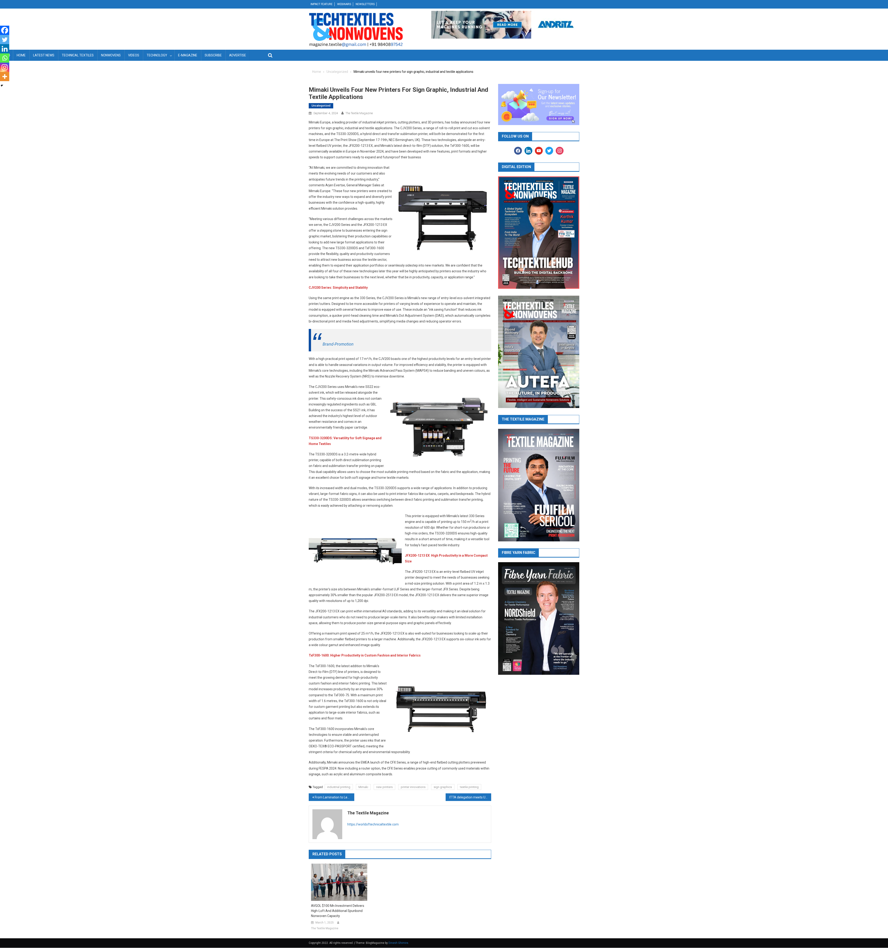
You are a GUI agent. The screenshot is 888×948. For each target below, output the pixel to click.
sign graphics (443, 787)
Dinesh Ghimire (398, 943)
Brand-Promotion (338, 344)
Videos (133, 55)
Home (21, 55)
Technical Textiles (78, 55)
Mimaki (363, 787)
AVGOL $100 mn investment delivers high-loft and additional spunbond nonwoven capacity (337, 911)
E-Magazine (187, 55)
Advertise (237, 55)
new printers (384, 787)
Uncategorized (320, 105)
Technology (157, 55)
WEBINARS (344, 4)
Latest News (43, 55)
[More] (4, 76)
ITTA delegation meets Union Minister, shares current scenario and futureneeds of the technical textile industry (470, 797)
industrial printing (338, 787)
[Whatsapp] (4, 58)
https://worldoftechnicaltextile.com (373, 824)
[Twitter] (4, 39)
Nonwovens (111, 55)
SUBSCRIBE (213, 55)
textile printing (469, 787)
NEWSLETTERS (365, 4)
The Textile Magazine (359, 113)
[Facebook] (4, 30)
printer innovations (413, 787)
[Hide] (2, 85)
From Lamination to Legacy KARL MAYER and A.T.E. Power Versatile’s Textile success (334, 797)
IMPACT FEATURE (322, 4)
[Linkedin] (4, 48)
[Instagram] (4, 67)
